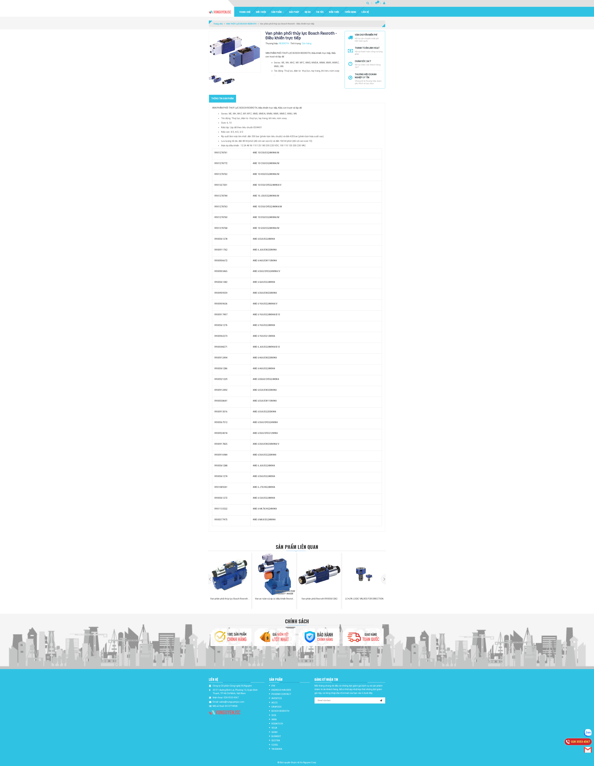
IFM (273, 686)
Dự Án (307, 11)
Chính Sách (297, 621)
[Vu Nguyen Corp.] (220, 12)
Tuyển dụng (350, 11)
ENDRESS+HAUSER (281, 690)
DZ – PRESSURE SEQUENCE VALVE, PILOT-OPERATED (364, 598)
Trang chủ (244, 11)
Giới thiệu (261, 11)
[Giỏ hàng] (376, 3)
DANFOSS (276, 707)
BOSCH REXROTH (280, 711)
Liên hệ (365, 11)
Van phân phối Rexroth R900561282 (274, 598)
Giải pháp (294, 11)
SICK (273, 715)
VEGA (274, 728)
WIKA (274, 719)
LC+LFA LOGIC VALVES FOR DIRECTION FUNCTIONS (319, 598)
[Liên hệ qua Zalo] (588, 733)
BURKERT (276, 736)
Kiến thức (334, 11)
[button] (210, 579)
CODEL (274, 745)
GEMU (274, 732)
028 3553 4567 (231, 697)
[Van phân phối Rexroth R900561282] (274, 574)
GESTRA (275, 740)
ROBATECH (277, 723)
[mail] (381, 700)
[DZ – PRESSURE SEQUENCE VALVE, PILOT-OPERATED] (364, 574)
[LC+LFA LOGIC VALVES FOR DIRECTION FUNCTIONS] (319, 574)
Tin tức (320, 11)
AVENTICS (276, 698)
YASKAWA (276, 749)
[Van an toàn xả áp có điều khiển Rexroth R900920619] (229, 574)
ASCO (274, 702)
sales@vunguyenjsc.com (231, 702)
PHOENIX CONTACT (281, 694)
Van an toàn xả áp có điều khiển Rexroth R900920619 (229, 598)
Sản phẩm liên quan (297, 546)
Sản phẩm (276, 11)
